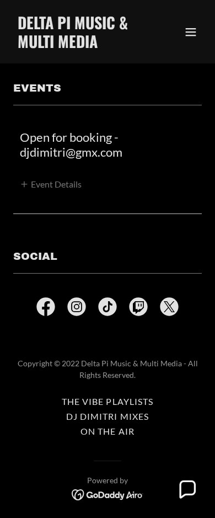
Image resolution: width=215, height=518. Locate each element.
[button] (191, 32)
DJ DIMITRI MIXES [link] (107, 416)
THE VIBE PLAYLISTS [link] (107, 401)
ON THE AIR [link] (107, 431)
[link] (79, 44)
